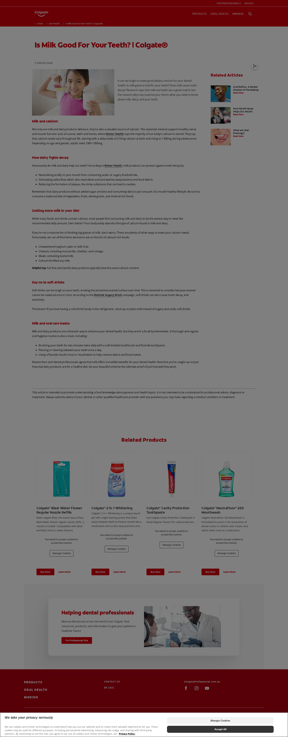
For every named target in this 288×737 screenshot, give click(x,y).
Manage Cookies (220, 720)
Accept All (220, 729)
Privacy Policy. (127, 733)
